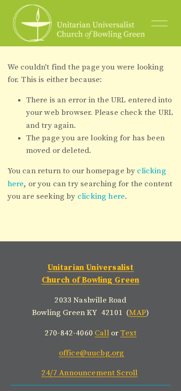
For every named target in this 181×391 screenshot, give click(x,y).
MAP (137, 313)
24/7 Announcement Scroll (89, 373)
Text (128, 333)
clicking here (101, 196)
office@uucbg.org (91, 353)
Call (102, 333)
